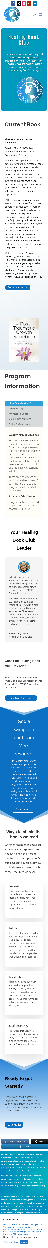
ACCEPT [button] (24, 1242)
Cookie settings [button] (11, 1242)
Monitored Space (18, 413)
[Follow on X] (19, 3)
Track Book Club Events (20, 698)
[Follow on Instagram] (24, 3)
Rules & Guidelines (19, 424)
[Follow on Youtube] (29, 3)
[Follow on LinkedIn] (35, 3)
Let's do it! (14, 1124)
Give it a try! (23, 809)
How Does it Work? (20, 403)
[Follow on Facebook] (13, 3)
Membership (16, 408)
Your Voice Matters (20, 418)
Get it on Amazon (18, 287)
